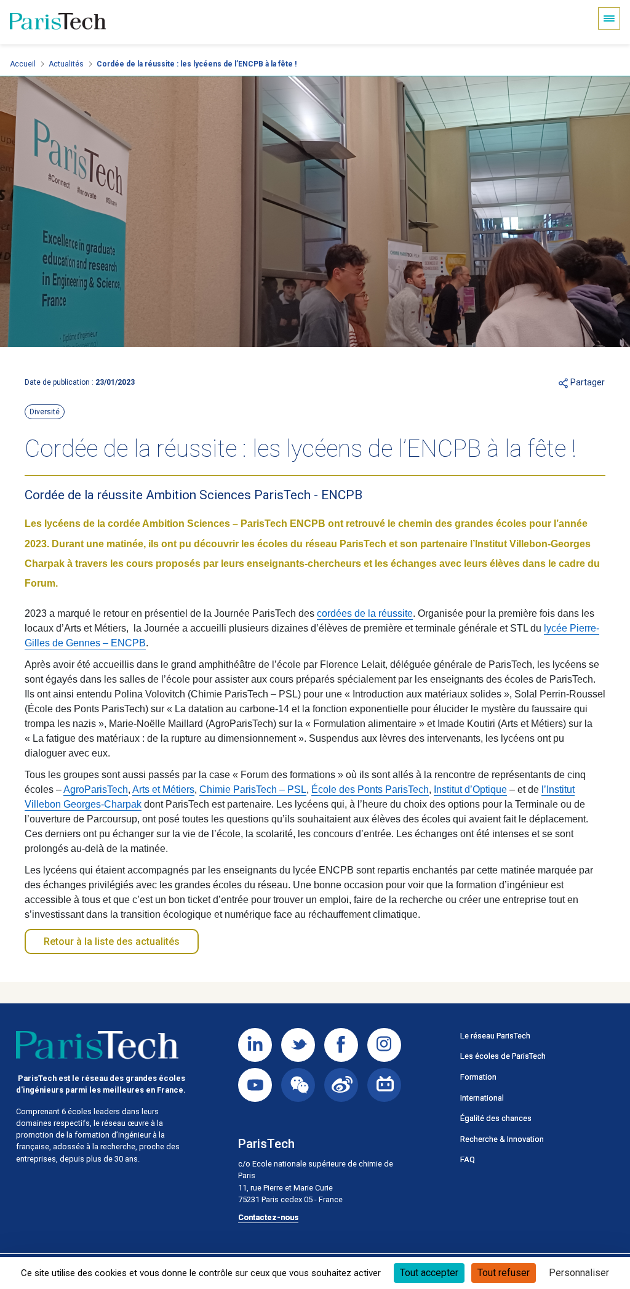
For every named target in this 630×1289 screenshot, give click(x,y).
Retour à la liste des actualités (112, 941)
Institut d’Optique (470, 789)
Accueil (23, 64)
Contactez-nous (268, 1217)
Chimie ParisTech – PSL (252, 789)
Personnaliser (579, 1273)
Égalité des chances (496, 1118)
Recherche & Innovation (502, 1139)
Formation (478, 1077)
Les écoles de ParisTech (503, 1056)
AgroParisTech (95, 789)
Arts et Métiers (163, 789)
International (482, 1097)
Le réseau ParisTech (495, 1035)
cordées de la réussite (365, 613)
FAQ (467, 1159)
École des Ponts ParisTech (370, 789)
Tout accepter (429, 1273)
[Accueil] (58, 22)
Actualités (66, 64)
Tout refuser (503, 1273)
